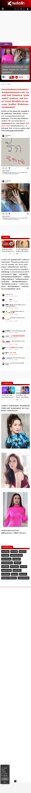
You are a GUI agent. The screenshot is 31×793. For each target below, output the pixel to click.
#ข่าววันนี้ (14, 552)
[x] (18, 9)
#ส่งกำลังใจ (17, 570)
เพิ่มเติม (5, 775)
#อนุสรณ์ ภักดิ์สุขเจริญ (9, 578)
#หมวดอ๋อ (23, 574)
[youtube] (21, 9)
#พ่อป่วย (17, 563)
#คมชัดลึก (5, 555)
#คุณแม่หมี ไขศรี (23, 578)
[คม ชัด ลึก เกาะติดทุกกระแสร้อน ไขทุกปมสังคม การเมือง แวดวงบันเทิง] (15, 3)
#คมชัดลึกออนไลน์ (16, 555)
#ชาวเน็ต (23, 567)
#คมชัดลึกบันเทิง (7, 563)
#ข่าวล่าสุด (5, 552)
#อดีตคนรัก (5, 574)
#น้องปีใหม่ (16, 559)
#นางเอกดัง (14, 567)
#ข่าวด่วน (23, 552)
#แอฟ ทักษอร (6, 559)
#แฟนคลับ (5, 567)
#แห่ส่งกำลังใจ (6, 570)
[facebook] (15, 9)
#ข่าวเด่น (14, 574)
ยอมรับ (5, 779)
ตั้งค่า (5, 782)
